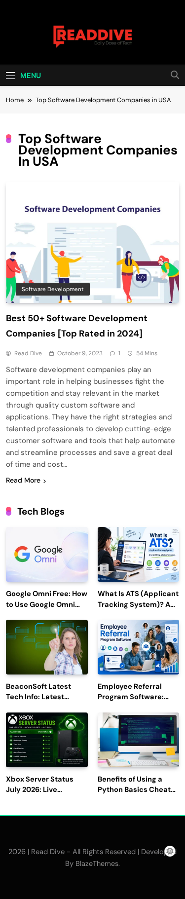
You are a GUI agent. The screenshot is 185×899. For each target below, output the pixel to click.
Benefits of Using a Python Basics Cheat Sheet (134, 790)
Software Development (53, 289)
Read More (23, 480)
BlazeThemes (96, 863)
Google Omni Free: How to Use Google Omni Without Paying (46, 604)
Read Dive (28, 353)
